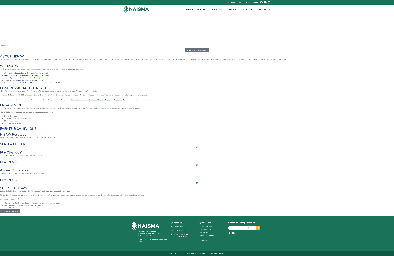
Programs (201, 9)
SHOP (255, 2)
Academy (233, 9)
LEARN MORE (10, 162)
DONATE (247, 2)
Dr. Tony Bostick (104, 100)
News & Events (217, 9)
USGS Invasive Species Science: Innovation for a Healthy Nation (26, 73)
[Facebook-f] (229, 233)
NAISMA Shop (204, 232)
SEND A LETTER (12, 144)
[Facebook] (261, 2)
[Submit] (258, 228)
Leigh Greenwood (91, 100)
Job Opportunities (205, 238)
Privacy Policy (143, 239)
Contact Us (203, 241)
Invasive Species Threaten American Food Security (22, 78)
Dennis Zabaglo (119, 100)
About (189, 9)
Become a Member (206, 227)
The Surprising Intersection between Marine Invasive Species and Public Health (32, 83)
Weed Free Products (206, 235)
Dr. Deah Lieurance (77, 100)
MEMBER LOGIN (234, 2)
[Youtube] (265, 2)
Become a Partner (206, 229)
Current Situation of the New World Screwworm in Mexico (25, 80)
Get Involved (248, 9)
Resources (264, 9)
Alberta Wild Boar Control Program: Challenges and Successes (26, 75)
